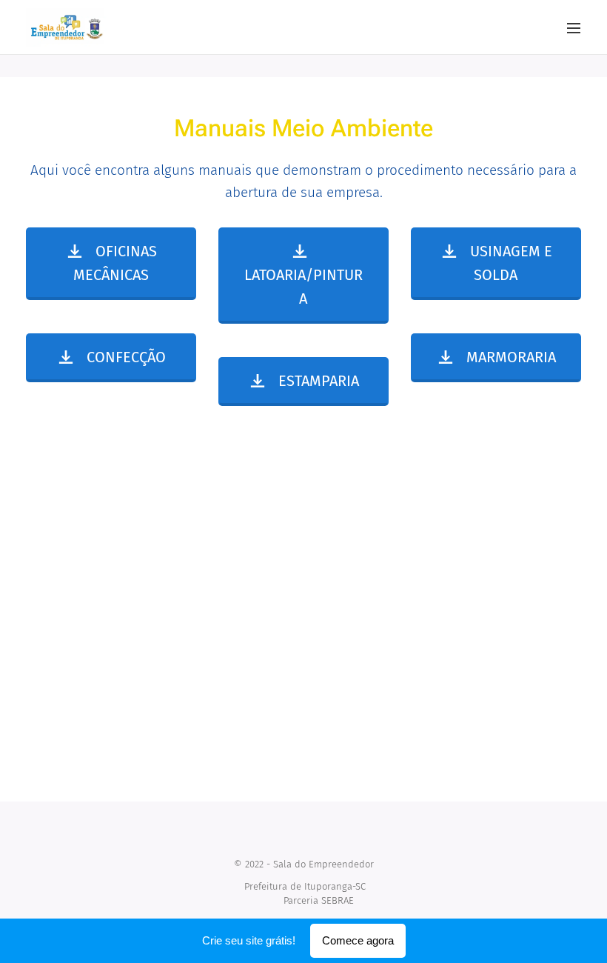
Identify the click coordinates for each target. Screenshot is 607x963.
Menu (573, 27)
